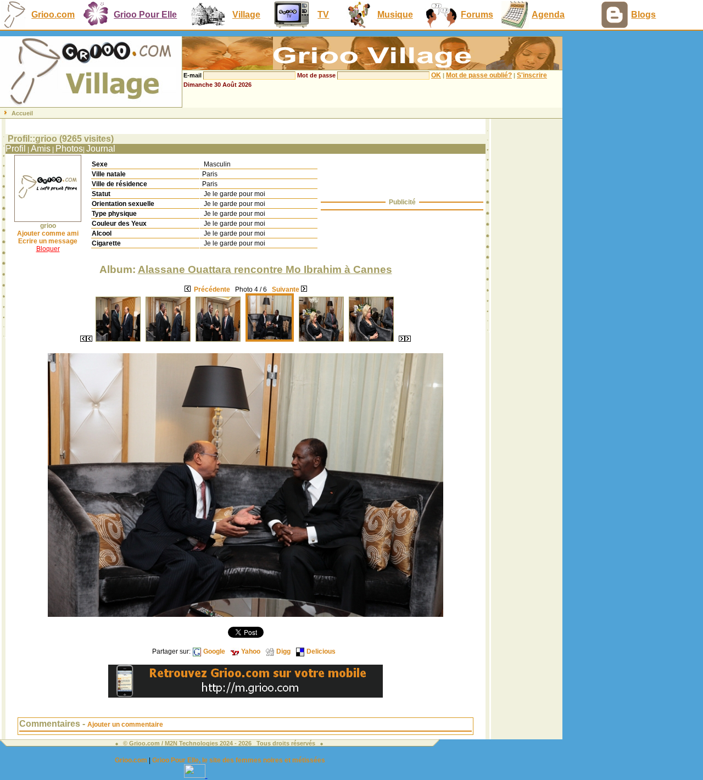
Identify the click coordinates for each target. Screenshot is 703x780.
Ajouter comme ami (48, 233)
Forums (477, 14)
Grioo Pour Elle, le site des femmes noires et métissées (238, 760)
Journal (100, 148)
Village (246, 14)
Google (214, 651)
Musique (395, 14)
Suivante (285, 289)
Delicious (321, 651)
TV (323, 14)
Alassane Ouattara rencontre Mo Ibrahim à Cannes (265, 269)
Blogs (643, 14)
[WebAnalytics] (196, 774)
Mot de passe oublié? (479, 75)
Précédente (212, 289)
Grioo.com (53, 14)
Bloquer (48, 249)
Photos (69, 148)
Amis (41, 148)
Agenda (548, 14)
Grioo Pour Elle (145, 14)
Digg (283, 651)
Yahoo (250, 651)
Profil (15, 148)
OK (436, 75)
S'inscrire (532, 75)
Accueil (22, 113)
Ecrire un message (47, 241)
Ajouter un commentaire (125, 724)
